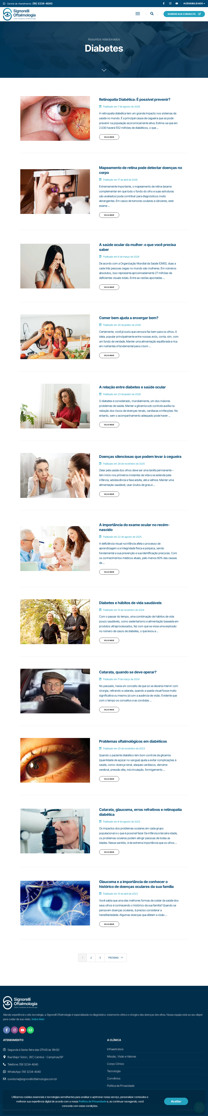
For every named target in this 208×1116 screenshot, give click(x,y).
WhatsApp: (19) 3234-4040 (24, 1071)
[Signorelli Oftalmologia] (19, 14)
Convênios (113, 1078)
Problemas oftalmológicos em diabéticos (133, 741)
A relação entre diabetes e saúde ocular (132, 387)
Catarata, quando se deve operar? (128, 672)
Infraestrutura (115, 1049)
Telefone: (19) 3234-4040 (23, 1064)
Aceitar (176, 1101)
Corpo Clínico (115, 1063)
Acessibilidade (193, 3)
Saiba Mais (37, 1019)
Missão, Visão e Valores (121, 1056)
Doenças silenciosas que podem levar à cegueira (140, 456)
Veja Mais (109, 137)
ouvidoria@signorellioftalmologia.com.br (32, 1079)
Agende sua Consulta (182, 14)
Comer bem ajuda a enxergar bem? (128, 318)
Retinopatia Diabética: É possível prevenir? (134, 99)
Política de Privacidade (120, 1085)
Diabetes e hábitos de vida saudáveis (130, 603)
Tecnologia (113, 1071)
